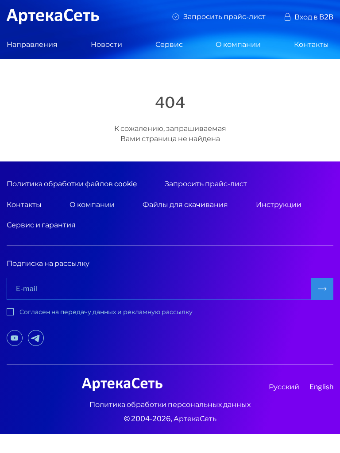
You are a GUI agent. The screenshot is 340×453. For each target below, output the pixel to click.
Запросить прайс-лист (224, 16)
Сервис (169, 44)
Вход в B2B (313, 17)
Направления (32, 44)
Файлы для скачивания (185, 204)
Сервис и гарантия (41, 225)
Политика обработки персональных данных (170, 404)
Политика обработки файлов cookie (72, 184)
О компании (238, 44)
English (321, 387)
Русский (284, 387)
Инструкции (278, 204)
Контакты (311, 44)
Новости (106, 44)
